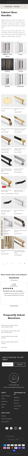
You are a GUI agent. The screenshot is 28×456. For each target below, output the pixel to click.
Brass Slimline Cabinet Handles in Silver (5, 231)
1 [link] (3, 263)
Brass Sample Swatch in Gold (7, 108)
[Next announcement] (25, 2)
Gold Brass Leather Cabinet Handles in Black (20, 149)
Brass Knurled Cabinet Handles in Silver (18, 169)
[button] (2, 6)
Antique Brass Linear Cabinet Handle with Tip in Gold (20, 129)
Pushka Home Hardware (15, 453)
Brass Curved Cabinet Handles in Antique (7, 129)
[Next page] (24, 263)
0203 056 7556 (15, 385)
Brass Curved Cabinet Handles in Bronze (20, 231)
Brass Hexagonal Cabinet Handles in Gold (6, 191)
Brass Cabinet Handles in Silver (19, 211)
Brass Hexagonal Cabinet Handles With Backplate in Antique (19, 251)
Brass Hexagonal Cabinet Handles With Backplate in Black (6, 170)
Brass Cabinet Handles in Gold (19, 109)
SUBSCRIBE (19, 364)
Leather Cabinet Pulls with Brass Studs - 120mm (6, 211)
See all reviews (14, 305)
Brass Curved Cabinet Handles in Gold (7, 251)
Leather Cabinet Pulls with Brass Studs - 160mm (19, 191)
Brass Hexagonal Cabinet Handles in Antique (6, 149)
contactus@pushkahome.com (15, 387)
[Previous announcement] (3, 2)
